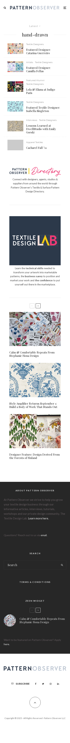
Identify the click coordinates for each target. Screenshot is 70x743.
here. (7, 644)
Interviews (31, 120)
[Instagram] (50, 684)
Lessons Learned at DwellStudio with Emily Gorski (41, 129)
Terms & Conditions (35, 582)
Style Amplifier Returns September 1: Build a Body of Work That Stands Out (33, 405)
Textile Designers (35, 44)
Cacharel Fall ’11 (36, 147)
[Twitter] (43, 684)
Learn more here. (38, 518)
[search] (62, 565)
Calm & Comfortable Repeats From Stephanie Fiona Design (32, 354)
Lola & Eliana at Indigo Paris (40, 91)
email (44, 535)
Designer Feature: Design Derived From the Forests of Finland (34, 456)
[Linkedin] (58, 684)
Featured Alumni (35, 80)
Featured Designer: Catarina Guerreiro (38, 51)
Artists (29, 62)
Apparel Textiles (34, 142)
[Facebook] (35, 684)
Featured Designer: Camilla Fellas (38, 69)
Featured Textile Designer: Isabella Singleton (43, 109)
